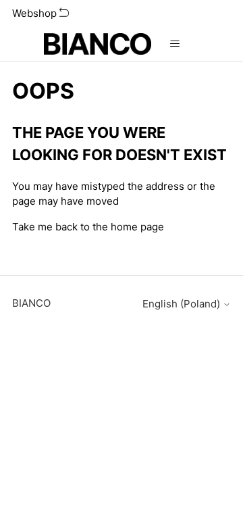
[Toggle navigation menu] (175, 44)
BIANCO (31, 303)
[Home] (97, 44)
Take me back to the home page (88, 226)
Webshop (35, 13)
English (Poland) (182, 303)
